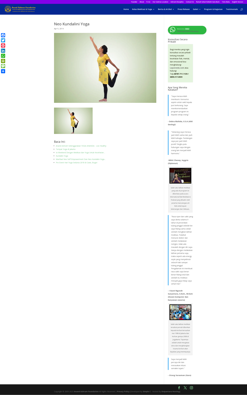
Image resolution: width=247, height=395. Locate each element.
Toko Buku (226, 2)
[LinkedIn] (3, 50)
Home (126, 9)
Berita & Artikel (165, 9)
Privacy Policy (123, 391)
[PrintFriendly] (3, 60)
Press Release (184, 9)
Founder (134, 2)
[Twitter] (3, 40)
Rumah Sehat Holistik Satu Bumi (207, 2)
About (142, 2)
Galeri (195, 9)
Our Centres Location (160, 2)
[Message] (3, 66)
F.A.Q (148, 2)
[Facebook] (3, 35)
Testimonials (232, 9)
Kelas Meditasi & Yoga (142, 9)
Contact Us (190, 2)
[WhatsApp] (3, 55)
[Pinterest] (3, 45)
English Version (237, 2)
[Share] (3, 71)
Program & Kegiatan (213, 9)
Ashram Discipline (177, 2)
